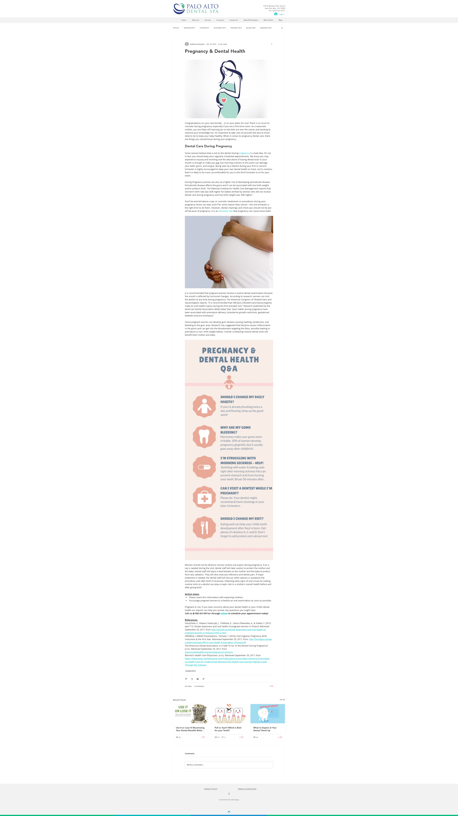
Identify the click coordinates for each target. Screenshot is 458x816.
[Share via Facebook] (186, 679)
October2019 (204, 28)
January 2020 (250, 28)
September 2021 (266, 28)
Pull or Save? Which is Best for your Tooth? (228, 729)
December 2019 (236, 28)
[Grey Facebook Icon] (228, 793)
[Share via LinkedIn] (198, 679)
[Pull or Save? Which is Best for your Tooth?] (229, 713)
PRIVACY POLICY (210, 789)
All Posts (176, 28)
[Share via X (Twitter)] (192, 679)
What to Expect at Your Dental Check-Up (265, 729)
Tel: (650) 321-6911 (277, 11)
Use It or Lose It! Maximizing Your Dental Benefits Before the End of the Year (190, 729)
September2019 (189, 28)
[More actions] (271, 44)
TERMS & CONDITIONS (247, 789)
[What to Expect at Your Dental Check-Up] (267, 713)
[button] (282, 28)
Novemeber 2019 (220, 28)
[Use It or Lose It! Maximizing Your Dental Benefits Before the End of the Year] (190, 713)
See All (282, 699)
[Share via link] (203, 679)
